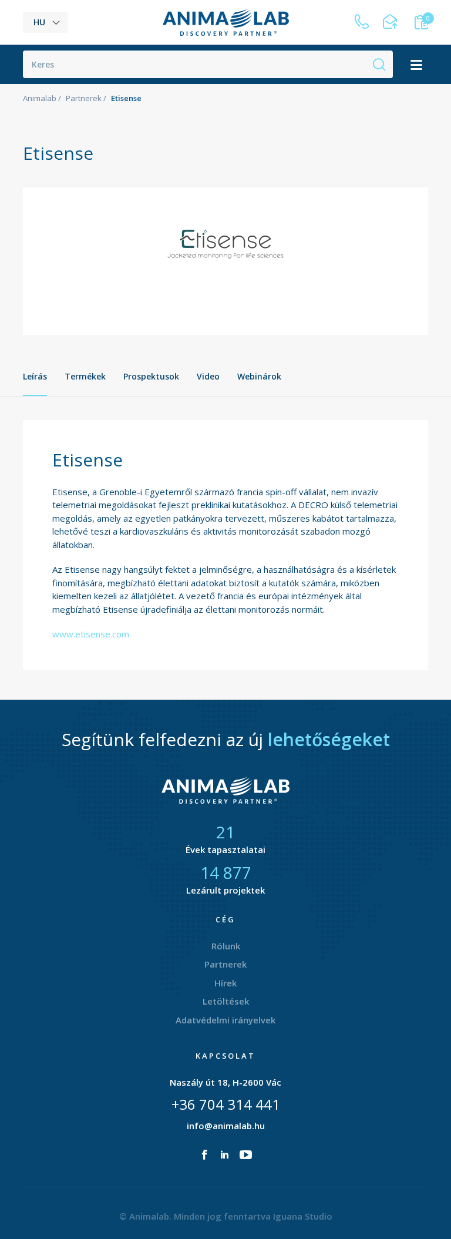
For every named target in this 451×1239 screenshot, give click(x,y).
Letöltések (226, 1001)
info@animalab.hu (226, 1125)
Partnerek (84, 98)
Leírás (35, 376)
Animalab (39, 98)
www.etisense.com (90, 634)
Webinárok (259, 376)
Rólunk (225, 946)
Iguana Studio (302, 1216)
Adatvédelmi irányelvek (225, 1020)
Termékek (85, 376)
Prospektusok (151, 376)
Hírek (225, 983)
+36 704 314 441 (225, 1104)
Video (208, 376)
